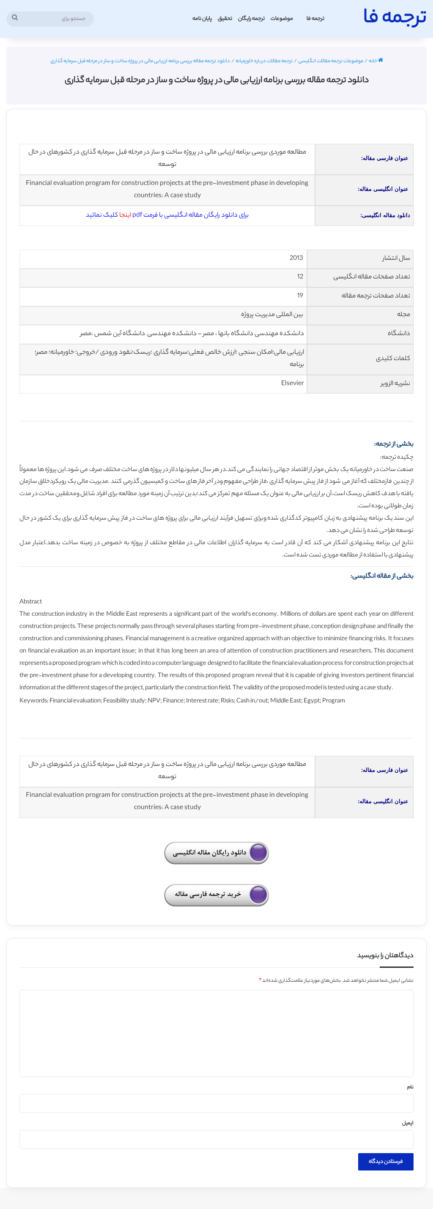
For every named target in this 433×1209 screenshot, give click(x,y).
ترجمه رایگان (251, 18)
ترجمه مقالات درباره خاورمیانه (264, 61)
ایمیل (408, 1123)
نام (410, 1087)
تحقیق (225, 18)
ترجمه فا (315, 18)
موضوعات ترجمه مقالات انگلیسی (330, 61)
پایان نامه (202, 18)
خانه (373, 61)
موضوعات (282, 18)
